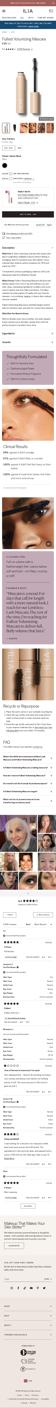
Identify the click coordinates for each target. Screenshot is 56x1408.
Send (46, 1279)
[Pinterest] (38, 1288)
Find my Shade (46, 18)
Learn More (14, 1246)
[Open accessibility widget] (28, 1369)
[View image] (6, 128)
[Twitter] (44, 1288)
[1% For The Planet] (28, 1352)
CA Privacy (35, 1395)
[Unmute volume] (49, 544)
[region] (28, 87)
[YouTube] (31, 1288)
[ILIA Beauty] (28, 11)
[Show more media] (28, 893)
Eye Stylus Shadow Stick (29, 194)
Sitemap (24, 1403)
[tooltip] (15, 1018)
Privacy (19, 1395)
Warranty (33, 1403)
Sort (28, 924)
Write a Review (45, 915)
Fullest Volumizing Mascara (24, 39)
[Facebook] (18, 1288)
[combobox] (29, 179)
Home (4, 32)
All (22, 18)
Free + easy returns (13, 237)
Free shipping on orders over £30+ (19, 233)
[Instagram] (12, 1288)
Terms (27, 1395)
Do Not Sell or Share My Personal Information (23, 1399)
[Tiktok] (25, 1288)
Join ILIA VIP (40, 225)
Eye (13, 32)
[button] (4, 11)
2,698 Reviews (23, 49)
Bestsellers (9, 18)
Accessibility (45, 1399)
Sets (30, 18)
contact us (37, 746)
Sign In (49, 225)
